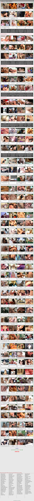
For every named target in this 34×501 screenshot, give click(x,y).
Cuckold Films (11, 481)
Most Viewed (10, 477)
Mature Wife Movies (27, 485)
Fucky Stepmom (27, 482)
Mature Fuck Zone (11, 479)
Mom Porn (10, 484)
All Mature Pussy (3, 486)
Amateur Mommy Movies (4, 487)
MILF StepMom (19, 482)
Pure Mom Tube (11, 485)
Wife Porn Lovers (3, 477)
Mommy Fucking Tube (20, 489)
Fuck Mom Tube (27, 488)
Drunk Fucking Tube (19, 487)
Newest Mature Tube (20, 478)
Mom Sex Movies (19, 483)
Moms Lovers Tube (19, 488)
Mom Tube (26, 483)
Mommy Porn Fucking (12, 487)
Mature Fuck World (19, 479)
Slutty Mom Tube (19, 477)
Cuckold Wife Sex (3, 481)
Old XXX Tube (11, 478)
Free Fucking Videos (19, 476)
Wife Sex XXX (3, 485)
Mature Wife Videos (19, 485)
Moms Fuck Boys (11, 483)
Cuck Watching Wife (27, 480)
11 (20, 449)
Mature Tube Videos (27, 478)
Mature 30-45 (2, 480)
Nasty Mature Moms (11, 488)
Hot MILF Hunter (11, 480)
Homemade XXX (11, 476)
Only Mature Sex (3, 478)
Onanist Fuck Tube (27, 487)
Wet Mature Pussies (27, 476)
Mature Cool (26, 479)
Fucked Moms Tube (27, 489)
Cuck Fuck (26, 484)
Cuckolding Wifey (19, 481)
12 (22, 449)
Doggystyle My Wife (19, 480)
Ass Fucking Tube (11, 489)
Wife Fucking (2, 482)
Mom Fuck (18, 484)
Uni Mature (26, 477)
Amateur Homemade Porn (28, 481)
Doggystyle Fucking (3, 489)
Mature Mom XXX (3, 476)
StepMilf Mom (11, 482)
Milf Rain (10, 486)
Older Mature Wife (19, 486)
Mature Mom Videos (3, 479)
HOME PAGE (17, 451)
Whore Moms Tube (3, 488)
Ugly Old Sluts (3, 483)
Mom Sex (2, 484)
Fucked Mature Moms (28, 486)
